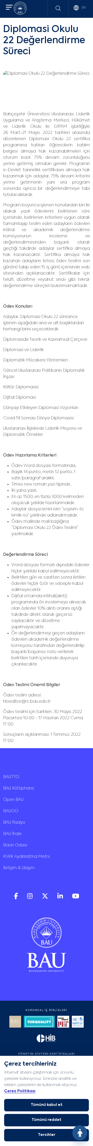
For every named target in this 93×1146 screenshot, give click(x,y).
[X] (45, 898)
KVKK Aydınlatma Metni (26, 857)
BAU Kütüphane (18, 788)
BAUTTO (11, 777)
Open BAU (13, 800)
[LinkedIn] (60, 898)
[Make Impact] (63, 1022)
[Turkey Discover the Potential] (39, 1022)
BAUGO (10, 811)
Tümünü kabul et (47, 1105)
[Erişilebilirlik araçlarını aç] (79, 1132)
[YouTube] (75, 898)
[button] (9, 8)
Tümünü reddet (46, 1120)
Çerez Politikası (19, 1091)
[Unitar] (78, 1022)
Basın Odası (15, 845)
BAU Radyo (14, 823)
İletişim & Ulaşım (19, 868)
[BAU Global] (15, 1022)
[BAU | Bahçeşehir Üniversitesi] (20, 9)
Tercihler (46, 1135)
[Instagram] (30, 898)
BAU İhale (12, 834)
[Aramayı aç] (58, 8)
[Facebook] (16, 898)
